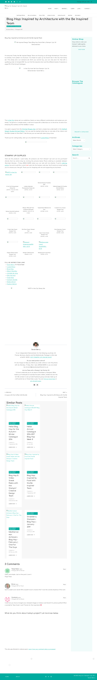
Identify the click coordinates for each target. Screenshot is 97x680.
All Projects (77, 15)
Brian (13, 584)
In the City (11, 120)
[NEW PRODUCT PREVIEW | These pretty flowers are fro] (56, 665)
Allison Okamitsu (12, 271)
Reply (64, 569)
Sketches (70, 15)
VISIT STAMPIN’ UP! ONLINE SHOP (41, 357)
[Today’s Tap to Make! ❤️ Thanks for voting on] (87, 665)
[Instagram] (6, 2)
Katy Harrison (11, 275)
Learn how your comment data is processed (41, 649)
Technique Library (21, 15)
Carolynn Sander (12, 279)
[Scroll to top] (94, 674)
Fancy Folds (42, 15)
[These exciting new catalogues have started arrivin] (40, 665)
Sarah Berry (11, 29)
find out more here (49, 379)
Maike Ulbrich (11, 282)
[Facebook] (9, 2)
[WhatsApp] (20, 2)
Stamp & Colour (51, 15)
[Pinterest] (11, 2)
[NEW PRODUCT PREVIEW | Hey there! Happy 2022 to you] (71, 665)
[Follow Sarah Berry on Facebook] (34, 385)
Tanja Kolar (10, 277)
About (18, 676)
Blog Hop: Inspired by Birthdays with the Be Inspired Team (53, 395)
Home (49, 8)
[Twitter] (48, 676)
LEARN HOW (13, 447)
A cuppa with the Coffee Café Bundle (16, 394)
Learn (72, 8)
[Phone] (17, 2)
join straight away (35, 381)
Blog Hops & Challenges (14, 26)
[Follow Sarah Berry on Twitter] (37, 385)
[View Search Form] (91, 2)
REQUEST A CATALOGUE (81, 131)
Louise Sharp (45, 137)
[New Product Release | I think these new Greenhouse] (25, 665)
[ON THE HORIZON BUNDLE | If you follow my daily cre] (9, 665)
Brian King (10, 269)
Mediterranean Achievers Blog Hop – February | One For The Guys (14, 539)
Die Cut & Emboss (32, 15)
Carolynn (15, 597)
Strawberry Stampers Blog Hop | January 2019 (32, 522)
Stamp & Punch (61, 15)
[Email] (14, 2)
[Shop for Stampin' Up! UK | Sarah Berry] (16, 9)
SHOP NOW (81, 49)
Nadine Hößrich (12, 284)
